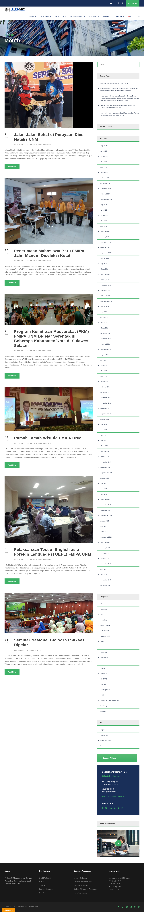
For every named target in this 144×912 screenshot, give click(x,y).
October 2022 (105, 344)
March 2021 (104, 446)
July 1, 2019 (19, 650)
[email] (111, 3)
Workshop (103, 706)
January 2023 (105, 333)
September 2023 (106, 301)
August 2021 (104, 419)
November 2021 (105, 403)
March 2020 (104, 494)
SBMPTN (103, 673)
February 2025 (105, 231)
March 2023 (104, 328)
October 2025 (105, 194)
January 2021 (105, 456)
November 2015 (105, 580)
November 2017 (105, 553)
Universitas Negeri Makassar (120, 878)
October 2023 (105, 296)
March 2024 (104, 269)
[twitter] (118, 808)
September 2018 (106, 537)
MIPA (39, 650)
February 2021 (105, 451)
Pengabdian (104, 657)
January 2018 (105, 548)
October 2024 (105, 247)
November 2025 (105, 188)
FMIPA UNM (132, 3)
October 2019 (105, 510)
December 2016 (105, 564)
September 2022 (106, 349)
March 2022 (104, 381)
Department (44, 16)
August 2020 (104, 478)
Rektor (102, 668)
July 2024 (103, 263)
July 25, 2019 (19, 261)
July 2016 (103, 569)
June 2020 (104, 489)
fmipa (32, 144)
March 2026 (104, 172)
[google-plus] (106, 808)
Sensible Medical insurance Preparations (114, 83)
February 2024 (105, 274)
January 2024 (105, 280)
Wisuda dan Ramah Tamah (109, 700)
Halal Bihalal (104, 631)
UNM (102, 695)
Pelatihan (103, 652)
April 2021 (103, 440)
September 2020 (106, 473)
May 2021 (103, 435)
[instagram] (122, 3)
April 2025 (103, 226)
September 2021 (106, 414)
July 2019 (103, 526)
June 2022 (104, 365)
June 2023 (104, 317)
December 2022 (105, 339)
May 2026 (103, 162)
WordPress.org (105, 746)
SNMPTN (103, 679)
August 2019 (104, 521)
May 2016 (103, 574)
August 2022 (104, 355)
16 (101, 604)
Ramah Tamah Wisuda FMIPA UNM (48, 438)
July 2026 (103, 151)
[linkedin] (111, 808)
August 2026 (104, 146)
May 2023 (103, 322)
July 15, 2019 (19, 559)
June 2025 (104, 215)
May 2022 (103, 371)
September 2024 (106, 253)
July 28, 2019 (19, 144)
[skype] (114, 808)
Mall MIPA (120, 16)
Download (103, 620)
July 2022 (103, 360)
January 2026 (105, 183)
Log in (102, 730)
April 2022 (103, 376)
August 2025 (104, 205)
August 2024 (104, 258)
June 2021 (104, 430)
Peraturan (103, 663)
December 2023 (105, 285)
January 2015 (105, 585)
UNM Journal (114, 889)
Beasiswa (103, 609)
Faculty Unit (59, 16)
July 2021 (103, 424)
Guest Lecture (105, 625)
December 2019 (105, 505)
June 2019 (104, 532)
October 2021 (105, 408)
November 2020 (105, 462)
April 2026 (103, 167)
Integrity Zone (94, 16)
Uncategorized (44, 144)
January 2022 (105, 392)
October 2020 (105, 467)
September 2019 (106, 515)
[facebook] (114, 3)
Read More (12, 166)
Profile (31, 16)
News (102, 647)
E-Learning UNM (115, 887)
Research (106, 16)
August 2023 (104, 306)
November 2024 (105, 242)
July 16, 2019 (19, 443)
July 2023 (103, 312)
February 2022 (105, 387)
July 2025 (103, 210)
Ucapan (103, 684)
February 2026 (105, 178)
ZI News (103, 711)
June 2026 (104, 156)
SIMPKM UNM (114, 884)
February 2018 (105, 542)
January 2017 (105, 558)
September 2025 (106, 199)
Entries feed (104, 735)
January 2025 (105, 237)
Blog (101, 614)
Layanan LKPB (105, 636)
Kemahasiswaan (76, 16)
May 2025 (103, 221)
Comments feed (105, 740)
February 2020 (105, 499)
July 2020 (103, 483)
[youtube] (118, 3)
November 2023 (105, 290)
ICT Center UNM (115, 881)
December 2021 (105, 398)
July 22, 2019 (19, 351)
